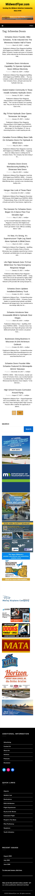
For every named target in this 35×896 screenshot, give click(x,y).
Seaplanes (7, 828)
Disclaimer (7, 763)
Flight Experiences (10, 807)
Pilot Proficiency (9, 824)
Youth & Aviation (9, 832)
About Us (7, 750)
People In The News (10, 820)
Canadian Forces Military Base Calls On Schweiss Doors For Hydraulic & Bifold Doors (17, 140)
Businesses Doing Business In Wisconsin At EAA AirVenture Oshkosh (17, 341)
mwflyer (26, 45)
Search (5, 424)
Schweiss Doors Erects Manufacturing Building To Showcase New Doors (17, 166)
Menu (31, 25)
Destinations (8, 799)
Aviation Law (8, 795)
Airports (6, 791)
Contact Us (7, 746)
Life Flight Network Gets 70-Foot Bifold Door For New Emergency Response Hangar (17, 265)
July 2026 (7, 860)
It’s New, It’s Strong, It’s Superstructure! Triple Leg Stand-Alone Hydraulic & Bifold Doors (17, 238)
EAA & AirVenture (9, 803)
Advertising (7, 742)
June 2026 (7, 864)
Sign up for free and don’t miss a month (15, 882)
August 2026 (8, 856)
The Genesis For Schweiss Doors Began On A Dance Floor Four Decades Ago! (17, 212)
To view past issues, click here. (12, 870)
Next (20, 413)
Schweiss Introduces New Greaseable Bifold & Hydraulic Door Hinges (17, 315)
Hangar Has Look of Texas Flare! (17, 190)
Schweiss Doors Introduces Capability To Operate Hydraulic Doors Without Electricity (17, 66)
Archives (6, 754)
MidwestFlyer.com (17, 4)
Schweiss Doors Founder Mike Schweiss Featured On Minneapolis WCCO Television (17, 366)
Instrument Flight (9, 815)
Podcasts (7, 758)
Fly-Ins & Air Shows (10, 811)
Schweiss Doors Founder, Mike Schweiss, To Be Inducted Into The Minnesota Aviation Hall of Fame (17, 40)
